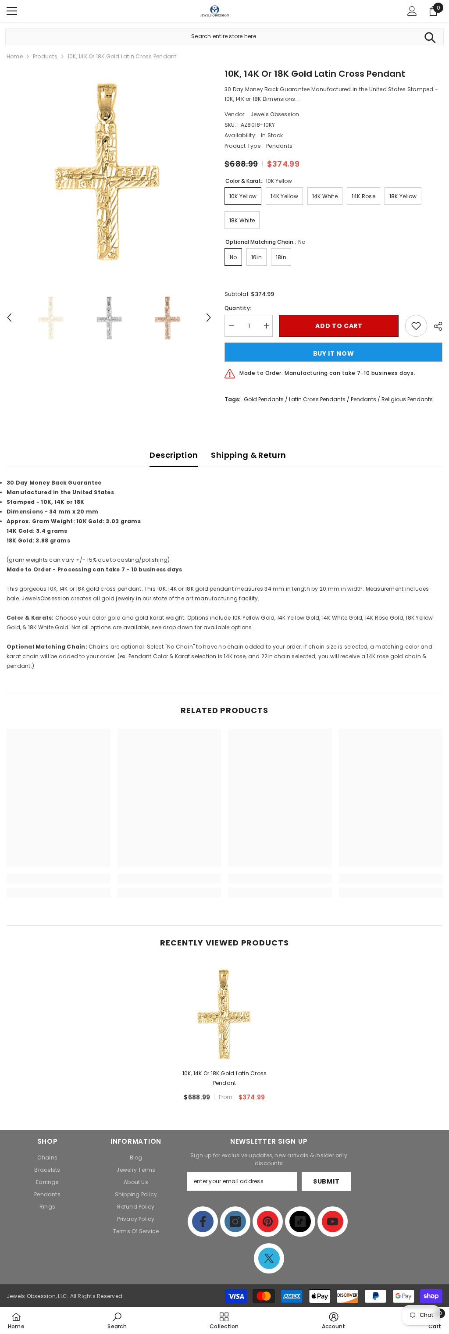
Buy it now (333, 353)
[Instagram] (235, 1221)
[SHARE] (434, 326)
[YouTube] (332, 1221)
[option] (109, 169)
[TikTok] (300, 1221)
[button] (9, 317)
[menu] (12, 11)
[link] (58, 878)
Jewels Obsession (274, 114)
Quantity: (237, 308)
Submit (326, 1181)
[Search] (430, 37)
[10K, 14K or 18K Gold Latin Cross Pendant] (225, 1013)
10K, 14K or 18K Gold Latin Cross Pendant (224, 1078)
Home (15, 56)
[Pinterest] (268, 1221)
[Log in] (412, 11)
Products (45, 56)
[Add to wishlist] (416, 326)
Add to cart (339, 325)
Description (174, 454)
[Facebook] (203, 1221)
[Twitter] (269, 1258)
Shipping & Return (248, 454)
